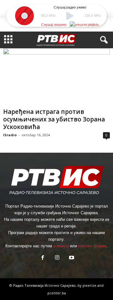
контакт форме (92, 246)
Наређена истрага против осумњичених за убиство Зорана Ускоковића (54, 119)
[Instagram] (57, 258)
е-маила (61, 246)
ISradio (10, 134)
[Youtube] (71, 258)
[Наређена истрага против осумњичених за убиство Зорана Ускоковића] (56, 76)
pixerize (90, 285)
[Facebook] (42, 258)
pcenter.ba (56, 293)
